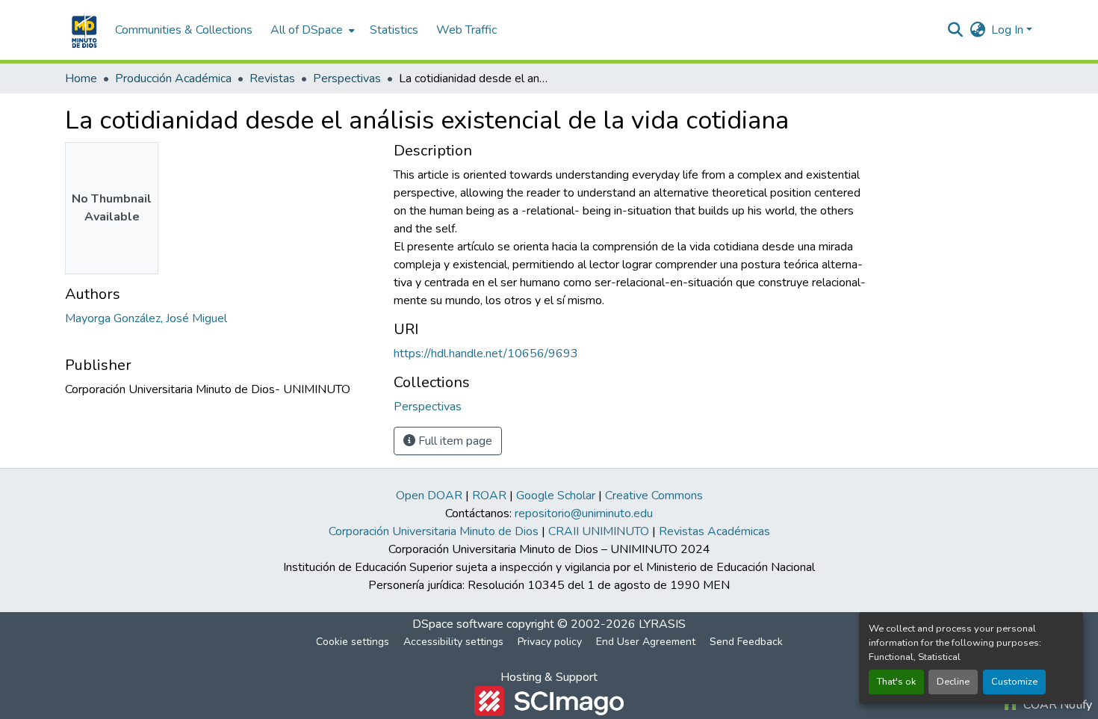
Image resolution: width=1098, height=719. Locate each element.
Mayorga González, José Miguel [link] (146, 318)
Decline (953, 681)
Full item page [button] (453, 441)
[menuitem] (311, 30)
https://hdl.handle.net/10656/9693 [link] (486, 353)
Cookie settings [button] (352, 642)
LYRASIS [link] (662, 624)
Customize (1014, 681)
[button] (82, 29)
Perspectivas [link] (347, 78)
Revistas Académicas (714, 531)
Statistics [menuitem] (394, 30)
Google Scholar (555, 495)
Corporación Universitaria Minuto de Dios (434, 531)
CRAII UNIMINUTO (598, 531)
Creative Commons (654, 495)
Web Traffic (466, 30)
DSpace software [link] (457, 624)
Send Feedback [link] (746, 642)
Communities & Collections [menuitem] (183, 30)
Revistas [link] (272, 78)
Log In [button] (1008, 30)
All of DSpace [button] (306, 30)
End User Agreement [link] (645, 642)
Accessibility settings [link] (453, 642)
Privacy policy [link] (550, 642)
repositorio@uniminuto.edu (584, 513)
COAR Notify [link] (1056, 705)
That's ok (896, 681)
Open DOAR (429, 495)
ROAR (489, 495)
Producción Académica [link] (173, 78)
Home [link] (81, 78)
